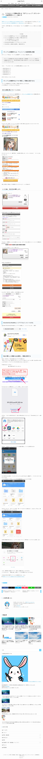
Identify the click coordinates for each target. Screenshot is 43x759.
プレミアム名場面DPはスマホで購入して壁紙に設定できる (16, 37)
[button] (5, 588)
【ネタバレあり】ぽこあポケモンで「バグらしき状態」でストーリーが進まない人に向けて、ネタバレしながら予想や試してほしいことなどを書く (21, 697)
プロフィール (6, 754)
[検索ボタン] (41, 1)
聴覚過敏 (5, 747)
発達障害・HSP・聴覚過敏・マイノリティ (11, 742)
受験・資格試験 (6, 735)
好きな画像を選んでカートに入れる (13, 39)
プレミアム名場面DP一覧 (27, 94)
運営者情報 (37, 754)
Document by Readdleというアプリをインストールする (15, 42)
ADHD (10, 754)
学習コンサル (24, 754)
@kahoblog (18, 605)
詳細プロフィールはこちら (30, 602)
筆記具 (17, 754)
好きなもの (5, 737)
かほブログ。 (21, 1)
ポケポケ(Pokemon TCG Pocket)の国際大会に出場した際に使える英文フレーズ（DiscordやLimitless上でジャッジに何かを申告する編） (21, 723)
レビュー (5, 732)
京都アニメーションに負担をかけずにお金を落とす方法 (12, 21)
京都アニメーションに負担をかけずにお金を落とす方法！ (14, 576)
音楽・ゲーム (5, 582)
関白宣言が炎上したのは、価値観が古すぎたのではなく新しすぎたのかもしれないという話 (19, 713)
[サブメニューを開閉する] (40, 735)
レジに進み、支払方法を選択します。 (13, 40)
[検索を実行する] (40, 650)
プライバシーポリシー (31, 754)
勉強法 (20, 754)
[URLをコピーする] (38, 588)
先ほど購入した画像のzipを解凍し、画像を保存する (15, 44)
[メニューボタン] (1, 1)
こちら (20, 606)
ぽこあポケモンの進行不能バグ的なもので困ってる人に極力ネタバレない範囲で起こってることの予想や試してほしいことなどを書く (21, 705)
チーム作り (5, 730)
